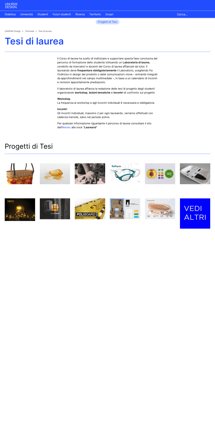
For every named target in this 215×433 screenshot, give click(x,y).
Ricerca (80, 14)
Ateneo (66, 127)
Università (26, 14)
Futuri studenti (62, 14)
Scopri (109, 14)
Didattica (10, 14)
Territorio (95, 14)
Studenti (42, 14)
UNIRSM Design (13, 31)
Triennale (29, 31)
